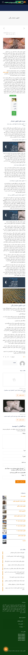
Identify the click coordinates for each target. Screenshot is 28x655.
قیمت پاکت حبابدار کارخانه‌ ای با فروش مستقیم (14, 581)
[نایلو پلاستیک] (14, 2)
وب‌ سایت (23, 462)
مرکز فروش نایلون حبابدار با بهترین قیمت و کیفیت (15, 557)
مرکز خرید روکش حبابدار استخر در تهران (16, 565)
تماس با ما (21, 624)
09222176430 (21, 636)
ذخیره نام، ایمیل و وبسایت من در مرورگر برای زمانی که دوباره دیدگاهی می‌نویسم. (15, 469)
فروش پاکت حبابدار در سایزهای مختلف (16, 584)
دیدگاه (23, 433)
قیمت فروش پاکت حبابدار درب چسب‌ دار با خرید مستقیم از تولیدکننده (14, 572)
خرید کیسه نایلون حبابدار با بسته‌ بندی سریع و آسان (14, 588)
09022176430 (21, 639)
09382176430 (21, 637)
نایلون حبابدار (5, 72)
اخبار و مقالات (20, 621)
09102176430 (21, 640)
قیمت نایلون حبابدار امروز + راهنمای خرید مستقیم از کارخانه (14, 391)
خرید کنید (14, 113)
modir (5, 33)
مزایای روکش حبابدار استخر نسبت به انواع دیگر (14, 561)
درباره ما (21, 627)
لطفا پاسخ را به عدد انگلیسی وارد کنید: (17, 472)
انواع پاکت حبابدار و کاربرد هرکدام (17, 552)
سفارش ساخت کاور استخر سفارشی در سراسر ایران (14, 568)
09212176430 (21, 634)
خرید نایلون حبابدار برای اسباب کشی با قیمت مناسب (14, 416)
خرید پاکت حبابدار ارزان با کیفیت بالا (17, 577)
